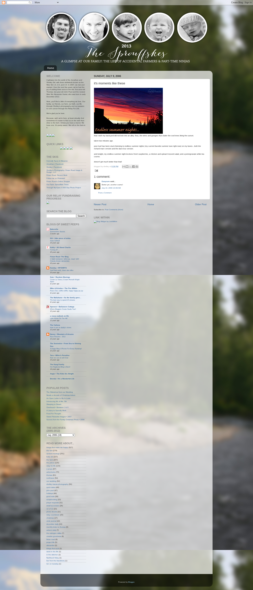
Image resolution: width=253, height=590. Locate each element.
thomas (49, 475)
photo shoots (51, 512)
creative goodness (53, 536)
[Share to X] (130, 166)
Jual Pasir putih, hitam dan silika (61, 270)
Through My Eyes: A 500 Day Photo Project (63, 188)
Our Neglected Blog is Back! (60, 367)
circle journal (51, 521)
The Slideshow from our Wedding (59, 392)
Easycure (106, 181)
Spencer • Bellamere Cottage (62, 307)
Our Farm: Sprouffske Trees (57, 184)
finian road (50, 539)
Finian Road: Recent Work (56, 175)
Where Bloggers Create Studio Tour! (63, 309)
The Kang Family (57, 364)
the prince (50, 463)
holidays (49, 493)
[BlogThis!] (127, 166)
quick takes (50, 487)
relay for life (51, 466)
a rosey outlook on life (59, 316)
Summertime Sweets (57, 232)
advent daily (51, 530)
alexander (50, 545)
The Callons (55, 325)
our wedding (51, 481)
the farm (49, 460)
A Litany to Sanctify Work (56, 410)
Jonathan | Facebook (55, 164)
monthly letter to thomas (56, 527)
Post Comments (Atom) (114, 210)
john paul (50, 490)
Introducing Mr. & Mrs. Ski (56, 401)
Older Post (201, 204)
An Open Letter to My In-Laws (58, 398)
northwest (50, 478)
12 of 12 (49, 509)
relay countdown (53, 515)
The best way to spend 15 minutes (62, 300)
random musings (53, 454)
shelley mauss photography (57, 484)
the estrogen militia (53, 533)
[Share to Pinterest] (137, 166)
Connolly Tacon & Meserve (57, 161)
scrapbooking (51, 499)
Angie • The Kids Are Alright (61, 374)
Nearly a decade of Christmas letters (60, 395)
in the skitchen (52, 555)
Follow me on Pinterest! (55, 178)
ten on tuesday (52, 564)
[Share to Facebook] (133, 166)
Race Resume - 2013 (57, 337)
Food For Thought (53, 414)
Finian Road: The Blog (59, 257)
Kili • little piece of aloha (60, 238)
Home (50, 68)
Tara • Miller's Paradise (60, 355)
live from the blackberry (55, 561)
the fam (49, 450)
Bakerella (54, 229)
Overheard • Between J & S (57, 407)
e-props (49, 469)
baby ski (49, 457)
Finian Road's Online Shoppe (58, 181)
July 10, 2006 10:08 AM (111, 188)
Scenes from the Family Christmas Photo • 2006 (65, 420)
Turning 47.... (55, 250)
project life (50, 542)
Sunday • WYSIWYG (58, 268)
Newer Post (100, 204)
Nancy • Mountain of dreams (62, 334)
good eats (50, 496)
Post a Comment (105, 193)
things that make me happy (57, 447)
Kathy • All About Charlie (60, 247)
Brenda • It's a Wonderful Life (62, 379)
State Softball (55, 241)
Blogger (131, 582)
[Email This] (123, 166)
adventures (50, 472)
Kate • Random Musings (60, 277)
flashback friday (52, 558)
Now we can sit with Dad (59, 358)
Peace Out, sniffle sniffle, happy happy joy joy (66, 291)
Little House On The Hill (58, 318)
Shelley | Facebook (54, 167)
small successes (52, 506)
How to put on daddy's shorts (60, 327)
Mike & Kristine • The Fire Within (63, 288)
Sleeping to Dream (53, 404)
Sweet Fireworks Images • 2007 (59, 417)
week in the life (52, 552)
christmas (50, 518)
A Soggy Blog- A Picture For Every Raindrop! (66, 349)
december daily (52, 524)
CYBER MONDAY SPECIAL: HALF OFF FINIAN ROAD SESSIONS (64, 260)
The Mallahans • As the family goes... (65, 298)
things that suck (52, 548)
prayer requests (52, 503)
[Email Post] (96, 170)
